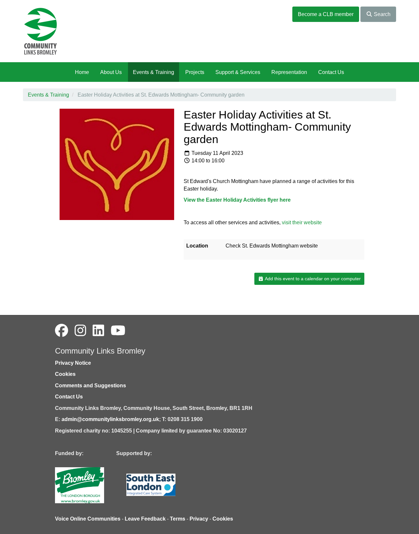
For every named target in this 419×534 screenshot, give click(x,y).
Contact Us (331, 72)
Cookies (65, 374)
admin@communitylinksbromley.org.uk (110, 419)
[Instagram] (80, 330)
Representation (289, 72)
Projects (194, 72)
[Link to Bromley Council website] (89, 485)
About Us (111, 72)
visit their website (302, 222)
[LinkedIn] (98, 330)
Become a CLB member (326, 14)
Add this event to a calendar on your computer (312, 278)
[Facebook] (61, 330)
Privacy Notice (73, 363)
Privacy (199, 519)
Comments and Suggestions (90, 385)
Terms (177, 519)
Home (82, 72)
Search (382, 14)
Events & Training (153, 72)
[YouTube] (118, 330)
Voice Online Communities (87, 519)
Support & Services (237, 72)
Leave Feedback (145, 519)
